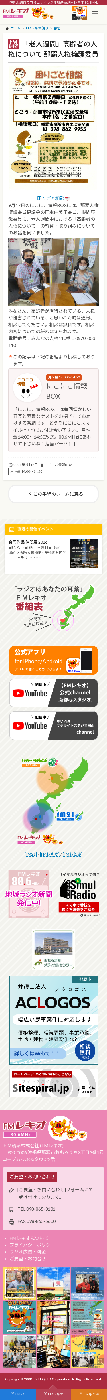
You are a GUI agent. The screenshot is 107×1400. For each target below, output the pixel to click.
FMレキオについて (29, 1238)
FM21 (20, 1394)
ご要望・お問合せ (27, 1258)
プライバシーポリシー (32, 1244)
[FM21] (31, 854)
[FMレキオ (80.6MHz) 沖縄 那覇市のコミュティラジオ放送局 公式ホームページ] (28, 13)
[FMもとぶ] (72, 854)
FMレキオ (55, 1394)
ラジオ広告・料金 (27, 1251)
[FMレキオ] (50, 854)
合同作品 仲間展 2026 (28, 542)
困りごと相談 (50, 198)
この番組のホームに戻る (58, 494)
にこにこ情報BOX (58, 465)
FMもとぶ (91, 1394)
